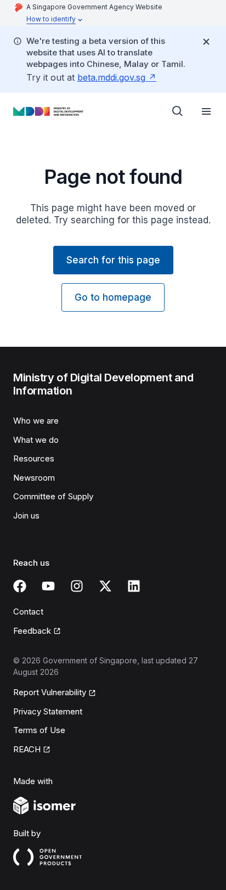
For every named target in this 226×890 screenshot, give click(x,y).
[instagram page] (76, 586)
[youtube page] (48, 586)
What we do (36, 440)
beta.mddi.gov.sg (111, 77)
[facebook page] (19, 586)
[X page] (105, 586)
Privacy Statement (47, 711)
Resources (33, 458)
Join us (26, 515)
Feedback (32, 631)
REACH (27, 749)
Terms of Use (39, 730)
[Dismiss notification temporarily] (206, 42)
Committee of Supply (53, 496)
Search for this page (113, 260)
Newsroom (34, 477)
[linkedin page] (133, 586)
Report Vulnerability (49, 692)
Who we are (36, 420)
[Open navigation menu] (206, 111)
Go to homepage (113, 297)
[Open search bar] (178, 111)
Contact (28, 611)
